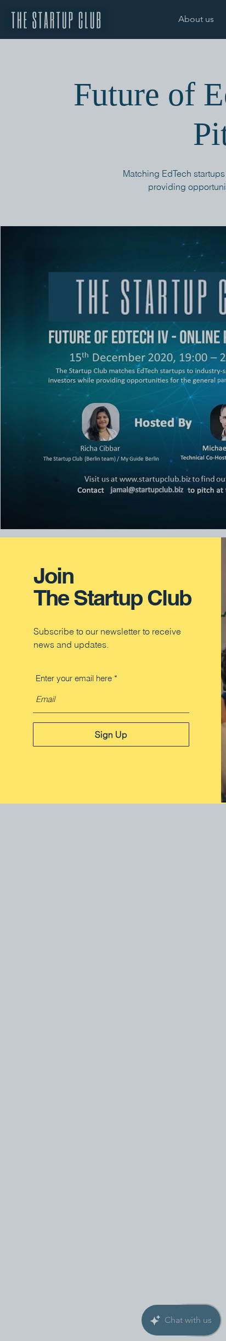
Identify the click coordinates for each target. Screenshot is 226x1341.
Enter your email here (74, 678)
